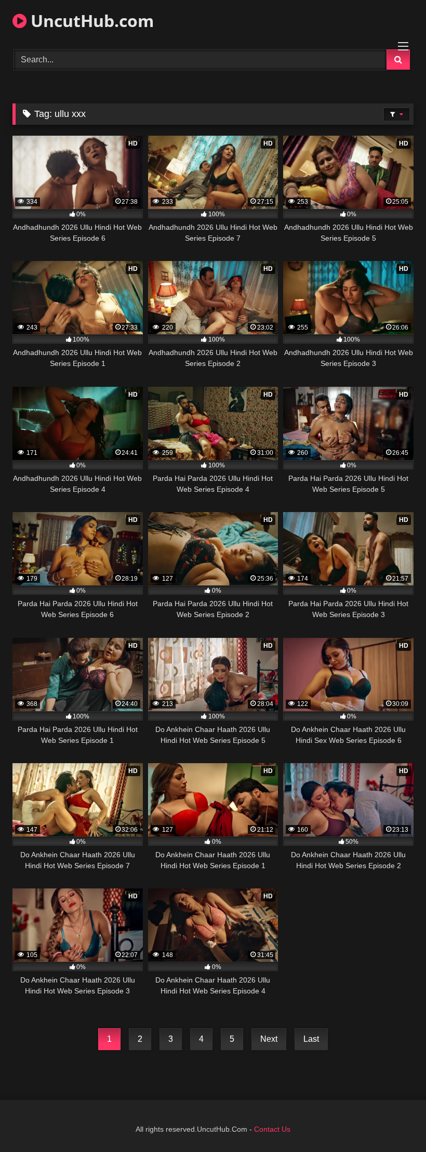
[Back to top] (393, 1121)
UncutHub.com (90, 20)
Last (311, 1039)
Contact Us (272, 1129)
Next (268, 1039)
